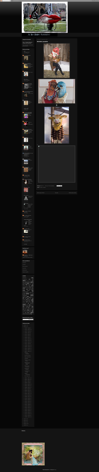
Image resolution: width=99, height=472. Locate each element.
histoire (31, 293)
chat (29, 285)
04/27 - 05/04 (27, 391)
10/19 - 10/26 (27, 342)
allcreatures (25, 270)
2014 (25, 326)
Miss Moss (26, 79)
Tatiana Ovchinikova (27, 374)
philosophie (24, 303)
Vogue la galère (25, 271)
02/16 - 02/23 (27, 407)
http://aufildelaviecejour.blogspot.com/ (28, 92)
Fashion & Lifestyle (28, 179)
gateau (32, 292)
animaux (24, 277)
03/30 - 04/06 (27, 398)
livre (25, 298)
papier (41, 187)
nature (24, 301)
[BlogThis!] (58, 185)
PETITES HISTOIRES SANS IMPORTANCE (28, 113)
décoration (31, 289)
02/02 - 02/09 (27, 410)
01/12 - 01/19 (27, 415)
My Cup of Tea (27, 187)
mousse (24, 264)
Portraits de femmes (27, 369)
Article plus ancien (72, 192)
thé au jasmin (25, 266)
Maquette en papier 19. (28, 240)
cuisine (30, 288)
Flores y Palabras (27, 63)
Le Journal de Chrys (28, 83)
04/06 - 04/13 (27, 396)
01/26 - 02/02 (27, 412)
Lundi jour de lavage (27, 371)
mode (29, 299)
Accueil (56, 192)
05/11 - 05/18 (27, 388)
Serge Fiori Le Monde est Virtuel (27, 363)
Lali (24, 51)
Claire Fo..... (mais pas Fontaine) (28, 255)
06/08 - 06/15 (27, 387)
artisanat (24, 283)
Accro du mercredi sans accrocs (30, 147)
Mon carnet (26, 195)
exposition (24, 292)
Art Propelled (26, 167)
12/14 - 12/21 (27, 329)
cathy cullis (26, 108)
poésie (32, 304)
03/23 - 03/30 (27, 399)
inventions (31, 296)
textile (29, 311)
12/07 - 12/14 (27, 331)
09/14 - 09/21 (27, 349)
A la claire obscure (27, 215)
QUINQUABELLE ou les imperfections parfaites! (28, 154)
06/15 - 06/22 (27, 385)
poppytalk (26, 100)
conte (26, 288)
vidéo (28, 312)
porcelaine (26, 305)
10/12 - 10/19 (27, 343)
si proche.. (24, 268)
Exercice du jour (28, 355)
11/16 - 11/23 (27, 335)
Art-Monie (26, 121)
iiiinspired (26, 71)
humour (25, 295)
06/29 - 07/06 (27, 382)
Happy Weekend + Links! (30, 102)
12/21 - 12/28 (27, 328)
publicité (28, 306)
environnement (25, 291)
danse (24, 289)
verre (23, 312)
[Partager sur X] (59, 185)
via (37, 144)
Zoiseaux (24, 262)
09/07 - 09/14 (27, 351)
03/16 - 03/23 (27, 401)
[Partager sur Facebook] (60, 185)
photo (31, 303)
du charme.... (30, 160)
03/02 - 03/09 (27, 404)
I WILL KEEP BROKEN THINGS (30, 169)
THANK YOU (26, 109)
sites (30, 310)
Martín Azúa (30, 138)
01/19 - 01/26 (27, 413)
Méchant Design (27, 159)
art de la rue (28, 280)
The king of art (27, 239)
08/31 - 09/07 (27, 377)
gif (24, 293)
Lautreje (25, 244)
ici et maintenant (27, 55)
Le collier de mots (27, 176)
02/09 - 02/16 (27, 409)
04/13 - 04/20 (27, 395)
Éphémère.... (26, 212)
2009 (25, 425)
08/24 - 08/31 (27, 379)
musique (28, 300)
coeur (32, 287)
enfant (28, 290)
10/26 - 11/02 (27, 340)
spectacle (24, 311)
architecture (25, 279)
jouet (28, 297)
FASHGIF (26, 358)
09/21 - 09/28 (27, 348)
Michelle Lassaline (27, 353)
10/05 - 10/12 (27, 345)
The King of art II (27, 236)
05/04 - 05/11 (27, 390)
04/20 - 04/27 (27, 393)
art (32, 279)
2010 (25, 423)
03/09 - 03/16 (27, 402)
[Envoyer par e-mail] (57, 185)
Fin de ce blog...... (27, 216)
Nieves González (27, 80)
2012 (25, 420)
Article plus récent (40, 192)
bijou (24, 284)
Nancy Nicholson (28, 356)
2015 (25, 325)
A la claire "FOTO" (27, 211)
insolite (24, 296)
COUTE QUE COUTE (28, 219)
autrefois (30, 283)
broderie (29, 284)
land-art (32, 297)
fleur (28, 292)
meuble (24, 299)
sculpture (44, 187)
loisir (30, 298)
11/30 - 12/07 (27, 332)
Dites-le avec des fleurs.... (27, 366)
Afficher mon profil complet (27, 257)
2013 (25, 418)
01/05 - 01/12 (27, 416)
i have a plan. (30, 72)
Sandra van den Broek (27, 360)
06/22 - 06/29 (27, 384)
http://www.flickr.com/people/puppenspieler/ (28, 45)
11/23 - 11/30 (27, 334)
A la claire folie (27, 145)
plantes (27, 304)
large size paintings (28, 129)
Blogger (55, 469)
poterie (32, 305)
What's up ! (26, 203)
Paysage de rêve (27, 52)
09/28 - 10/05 (27, 346)
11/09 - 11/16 (27, 337)
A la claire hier (26, 228)
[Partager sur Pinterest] (61, 185)
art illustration (26, 282)
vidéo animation (26, 313)
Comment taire (27, 175)
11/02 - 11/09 (27, 338)
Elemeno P (26, 137)
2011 (25, 421)
